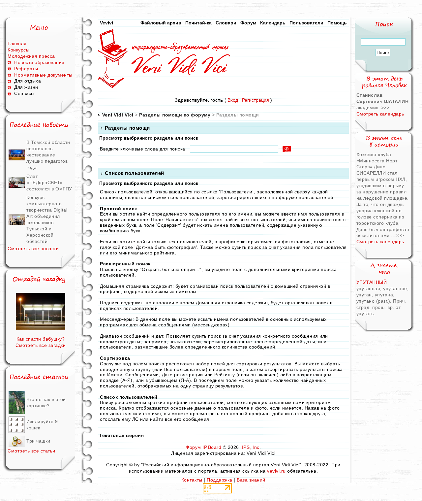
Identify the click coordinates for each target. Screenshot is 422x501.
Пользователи (306, 22)
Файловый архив (160, 22)
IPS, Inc (250, 447)
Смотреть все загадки (40, 345)
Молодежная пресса (31, 56)
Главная (17, 43)
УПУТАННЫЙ (371, 282)
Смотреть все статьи (31, 450)
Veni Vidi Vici (118, 114)
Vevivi (106, 22)
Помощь (337, 22)
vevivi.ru (276, 471)
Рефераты (26, 68)
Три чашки (38, 441)
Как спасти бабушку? (40, 339)
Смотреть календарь (380, 114)
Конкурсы (18, 49)
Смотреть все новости (33, 248)
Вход (232, 100)
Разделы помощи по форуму (174, 114)
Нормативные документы (43, 75)
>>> (385, 107)
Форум (248, 22)
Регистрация (255, 100)
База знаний (251, 480)
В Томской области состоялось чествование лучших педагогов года (48, 155)
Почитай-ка (198, 22)
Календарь (273, 22)
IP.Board (211, 447)
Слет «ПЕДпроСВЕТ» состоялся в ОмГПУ (49, 182)
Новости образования (39, 62)
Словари (226, 22)
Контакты (191, 480)
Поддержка (219, 480)
